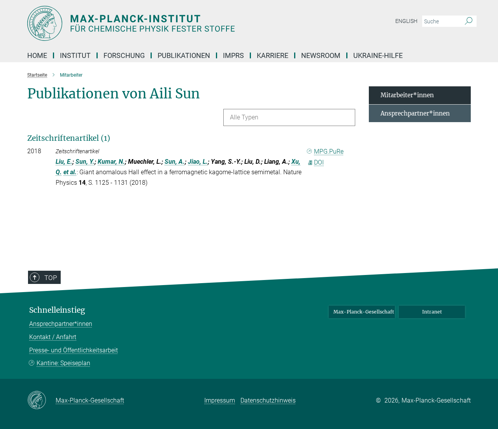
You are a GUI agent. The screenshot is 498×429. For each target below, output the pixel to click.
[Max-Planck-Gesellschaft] (41, 400)
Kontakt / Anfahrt (52, 337)
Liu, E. (64, 161)
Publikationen (184, 55)
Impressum (219, 400)
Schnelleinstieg (57, 310)
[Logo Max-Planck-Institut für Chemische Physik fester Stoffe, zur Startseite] (173, 23)
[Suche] (469, 21)
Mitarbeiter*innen (407, 95)
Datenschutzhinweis (268, 400)
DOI (319, 162)
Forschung (124, 55)
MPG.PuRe (329, 151)
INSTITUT (75, 55)
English (406, 21)
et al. (70, 172)
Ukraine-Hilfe (378, 55)
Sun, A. (175, 161)
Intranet (432, 312)
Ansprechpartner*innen (415, 113)
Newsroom (320, 55)
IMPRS (233, 55)
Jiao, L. (198, 161)
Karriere (272, 55)
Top (50, 278)
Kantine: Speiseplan (63, 363)
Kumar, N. (111, 161)
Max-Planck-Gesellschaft (363, 312)
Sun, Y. (85, 161)
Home (37, 55)
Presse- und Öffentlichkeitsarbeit (73, 350)
